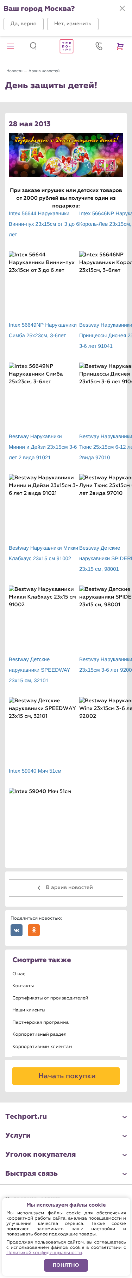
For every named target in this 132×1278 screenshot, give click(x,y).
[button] (24, 24)
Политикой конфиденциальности (44, 1252)
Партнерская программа (40, 1022)
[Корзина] (121, 46)
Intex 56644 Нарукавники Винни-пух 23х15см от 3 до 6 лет (44, 224)
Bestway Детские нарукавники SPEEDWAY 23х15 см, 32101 (39, 670)
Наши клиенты (28, 1010)
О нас (18, 974)
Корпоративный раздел (39, 1034)
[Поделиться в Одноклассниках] (34, 930)
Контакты (23, 986)
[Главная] (66, 46)
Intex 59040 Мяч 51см (35, 771)
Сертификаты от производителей (50, 998)
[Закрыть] (122, 8)
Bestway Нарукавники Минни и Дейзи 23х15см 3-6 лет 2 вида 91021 (43, 447)
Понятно (66, 1265)
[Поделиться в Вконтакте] (17, 930)
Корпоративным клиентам (42, 1046)
